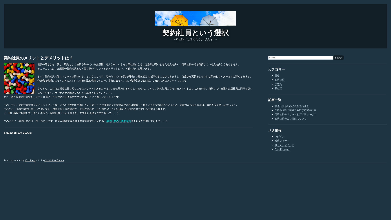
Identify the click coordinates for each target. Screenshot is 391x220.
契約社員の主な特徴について (290, 118)
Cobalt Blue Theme (54, 160)
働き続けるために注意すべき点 (292, 106)
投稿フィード (282, 140)
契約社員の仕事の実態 (118, 121)
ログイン (279, 136)
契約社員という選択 (195, 32)
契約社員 (279, 79)
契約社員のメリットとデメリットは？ (38, 58)
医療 (277, 75)
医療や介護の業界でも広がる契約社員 (295, 110)
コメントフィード (284, 144)
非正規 (278, 88)
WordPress (30, 160)
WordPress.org (282, 148)
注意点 (278, 83)
